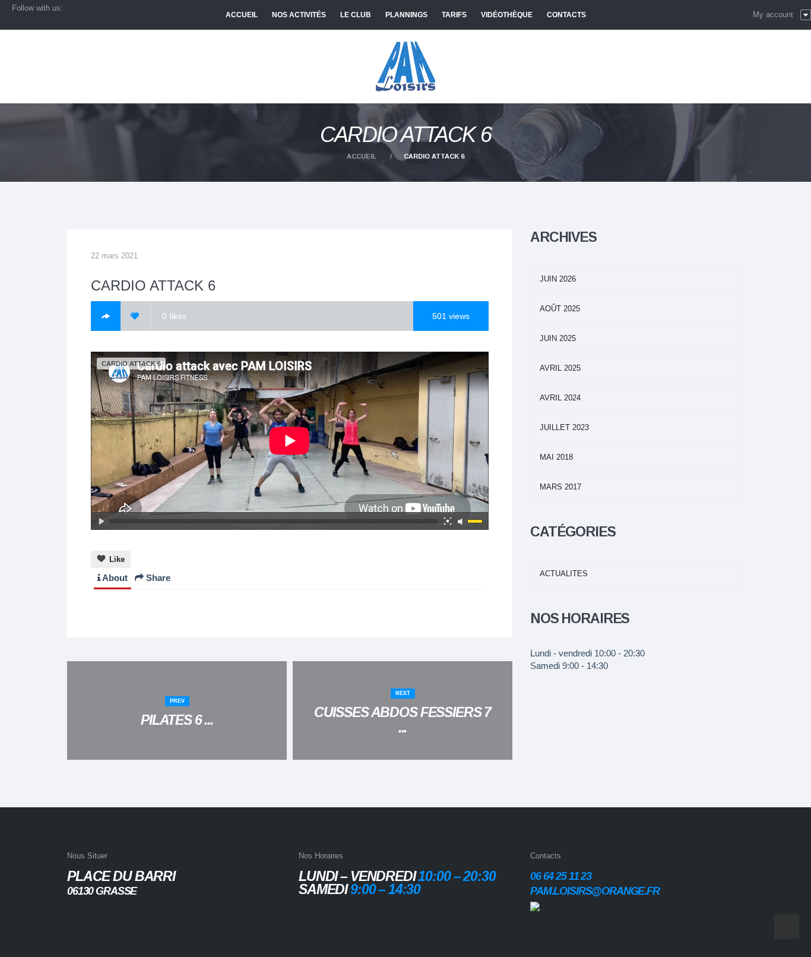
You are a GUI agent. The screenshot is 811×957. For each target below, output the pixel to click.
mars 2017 (560, 486)
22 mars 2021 (114, 255)
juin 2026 (558, 278)
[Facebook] (106, 316)
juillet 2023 (564, 427)
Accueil (361, 156)
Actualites (564, 573)
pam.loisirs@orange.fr (595, 891)
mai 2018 (556, 457)
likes (174, 316)
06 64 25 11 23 (560, 876)
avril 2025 (560, 368)
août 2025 (560, 308)
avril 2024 (560, 397)
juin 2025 (558, 338)
